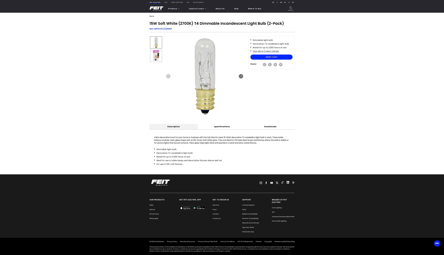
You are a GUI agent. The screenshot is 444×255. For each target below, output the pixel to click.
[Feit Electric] (156, 8)
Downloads (270, 126)
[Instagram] (273, 2)
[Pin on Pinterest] (280, 64)
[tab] (174, 126)
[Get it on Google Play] (199, 208)
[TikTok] (277, 2)
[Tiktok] (282, 182)
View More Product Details (266, 51)
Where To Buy (254, 9)
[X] (289, 2)
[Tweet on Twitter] (275, 64)
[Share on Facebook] (270, 64)
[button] (174, 9)
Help (236, 9)
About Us (220, 9)
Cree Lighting (177, 2)
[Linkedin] (288, 182)
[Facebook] (285, 2)
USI (188, 2)
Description (173, 126)
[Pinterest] (293, 2)
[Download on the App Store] (185, 208)
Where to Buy (272, 57)
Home (152, 16)
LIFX (165, 2)
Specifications (222, 126)
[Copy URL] (264, 64)
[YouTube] (281, 2)
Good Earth (198, 2)
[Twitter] (277, 183)
